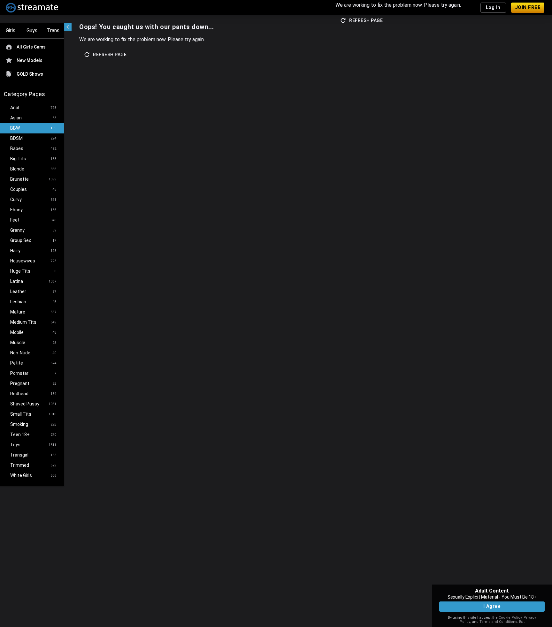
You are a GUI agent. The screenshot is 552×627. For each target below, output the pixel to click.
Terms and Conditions (498, 622)
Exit (522, 622)
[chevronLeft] (68, 27)
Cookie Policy (510, 618)
